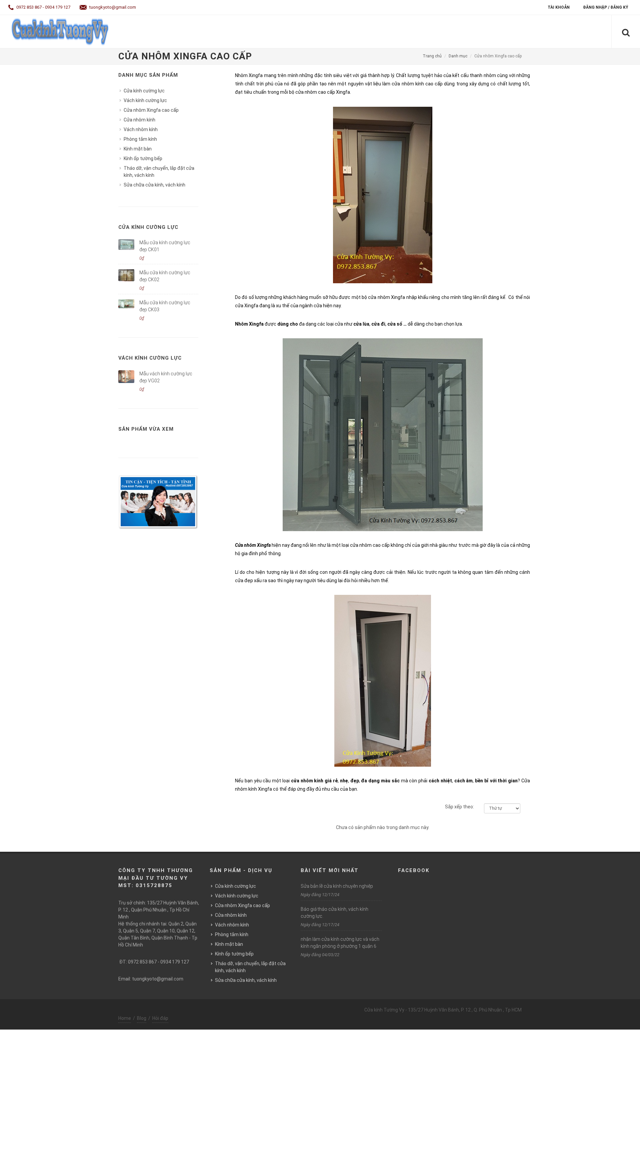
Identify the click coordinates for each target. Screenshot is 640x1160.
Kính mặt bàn (138, 148)
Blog (141, 1018)
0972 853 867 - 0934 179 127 (42, 7)
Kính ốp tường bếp (143, 158)
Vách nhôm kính (141, 129)
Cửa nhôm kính (139, 119)
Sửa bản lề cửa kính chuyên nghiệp (337, 886)
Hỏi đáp (160, 1018)
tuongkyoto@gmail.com (112, 7)
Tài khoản (559, 7)
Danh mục (458, 56)
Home (124, 1018)
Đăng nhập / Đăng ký (605, 7)
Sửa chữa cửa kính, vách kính (154, 184)
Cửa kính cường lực (144, 90)
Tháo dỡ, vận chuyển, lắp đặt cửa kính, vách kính (159, 171)
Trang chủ (432, 56)
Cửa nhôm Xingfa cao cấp (151, 110)
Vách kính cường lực (145, 100)
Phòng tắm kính (140, 139)
